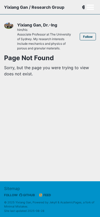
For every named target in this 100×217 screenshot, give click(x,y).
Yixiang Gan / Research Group (34, 7)
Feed (47, 195)
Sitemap (12, 188)
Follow (88, 37)
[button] (84, 7)
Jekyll (53, 202)
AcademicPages (71, 202)
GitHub (28, 195)
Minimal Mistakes (15, 206)
